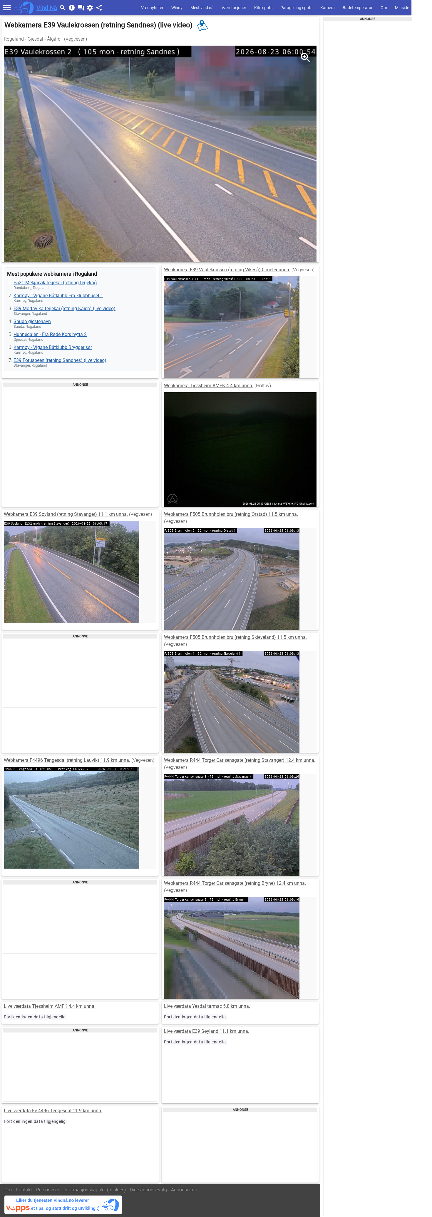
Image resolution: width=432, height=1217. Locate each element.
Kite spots (263, 7)
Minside (402, 7)
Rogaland (14, 39)
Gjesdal (35, 39)
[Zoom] (305, 57)
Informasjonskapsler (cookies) (94, 1190)
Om (384, 7)
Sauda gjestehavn (32, 321)
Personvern (47, 1190)
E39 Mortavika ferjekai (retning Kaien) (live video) (64, 308)
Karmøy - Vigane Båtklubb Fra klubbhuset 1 (58, 295)
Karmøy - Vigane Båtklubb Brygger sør (53, 347)
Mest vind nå (202, 7)
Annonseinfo (184, 1190)
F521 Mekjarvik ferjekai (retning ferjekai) (55, 282)
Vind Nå (46, 7)
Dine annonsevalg (148, 1190)
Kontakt (24, 1190)
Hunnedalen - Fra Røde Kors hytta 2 (50, 334)
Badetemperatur (358, 7)
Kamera (327, 7)
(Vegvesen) (75, 39)
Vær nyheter (152, 7)
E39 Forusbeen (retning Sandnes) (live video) (60, 360)
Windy (176, 7)
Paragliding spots (296, 7)
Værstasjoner (234, 7)
